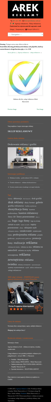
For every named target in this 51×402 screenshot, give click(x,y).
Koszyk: (33, 29)
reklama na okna (26, 247)
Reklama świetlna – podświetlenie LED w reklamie (24, 178)
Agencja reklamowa (21, 389)
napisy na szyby (25, 224)
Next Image (40, 109)
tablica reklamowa (36, 267)
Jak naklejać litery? (19, 330)
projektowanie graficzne (23, 238)
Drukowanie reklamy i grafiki (22, 144)
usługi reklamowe (14, 270)
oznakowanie (26, 231)
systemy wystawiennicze (16, 267)
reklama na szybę (24, 250)
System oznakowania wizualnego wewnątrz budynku (25, 187)
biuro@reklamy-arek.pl (32, 21)
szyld (27, 267)
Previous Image (12, 109)
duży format (30, 202)
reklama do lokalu (14, 247)
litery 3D (12, 217)
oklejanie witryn (13, 231)
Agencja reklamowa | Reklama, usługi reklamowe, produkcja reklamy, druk (25, 9)
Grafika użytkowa (30, 206)
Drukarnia (23, 393)
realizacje (19, 242)
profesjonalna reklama (24, 234)
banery (10, 199)
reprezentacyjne (36, 264)
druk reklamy (15, 202)
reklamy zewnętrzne (24, 265)
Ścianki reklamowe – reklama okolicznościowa (23, 182)
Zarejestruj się (20, 29)
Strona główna (12, 52)
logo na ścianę (35, 221)
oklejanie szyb (30, 227)
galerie (39, 202)
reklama (31, 242)
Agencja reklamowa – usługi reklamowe (29, 52)
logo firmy (24, 220)
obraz (21, 228)
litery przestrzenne (26, 216)
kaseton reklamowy (28, 213)
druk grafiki (37, 198)
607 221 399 (17, 21)
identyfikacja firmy (18, 209)
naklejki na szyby (14, 224)
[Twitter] (13, 24)
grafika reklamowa (16, 206)
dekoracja (18, 198)
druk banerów (27, 198)
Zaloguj (12, 29)
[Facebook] (11, 24)
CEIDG (10, 379)
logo (14, 220)
